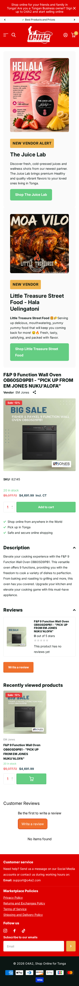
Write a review (18, 667)
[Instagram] (5, 931)
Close (74, 8)
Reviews (13, 610)
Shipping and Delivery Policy (23, 914)
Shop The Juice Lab (31, 194)
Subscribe (71, 946)
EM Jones (22, 392)
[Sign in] (65, 35)
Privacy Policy (13, 897)
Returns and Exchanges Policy (24, 903)
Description (16, 547)
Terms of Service (15, 909)
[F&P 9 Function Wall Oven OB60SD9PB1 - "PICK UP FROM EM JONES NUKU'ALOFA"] (24, 712)
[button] (4, 19)
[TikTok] (23, 931)
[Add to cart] (31, 778)
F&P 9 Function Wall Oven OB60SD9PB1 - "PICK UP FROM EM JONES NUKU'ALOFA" (21, 751)
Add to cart (46, 507)
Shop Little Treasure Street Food (36, 352)
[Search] (14, 35)
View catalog (5, 35)
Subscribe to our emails (20, 937)
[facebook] (14, 930)
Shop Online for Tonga (50, 963)
